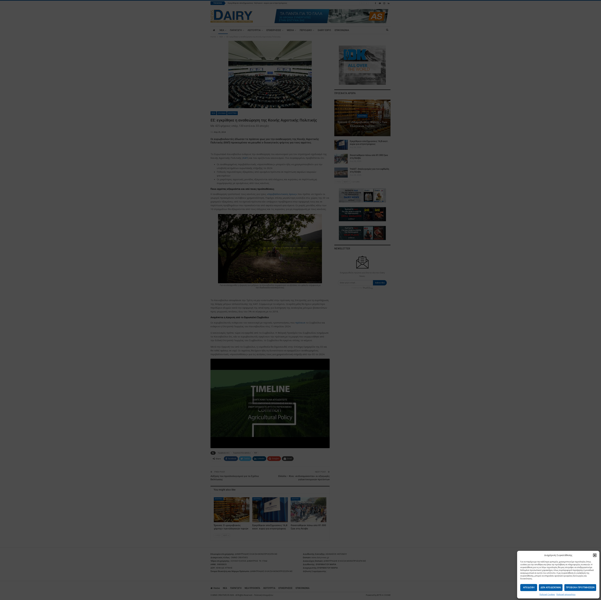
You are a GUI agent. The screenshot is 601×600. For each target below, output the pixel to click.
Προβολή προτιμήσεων (580, 587)
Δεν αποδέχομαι (550, 587)
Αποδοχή (528, 587)
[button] (594, 555)
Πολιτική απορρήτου (565, 594)
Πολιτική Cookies (547, 594)
